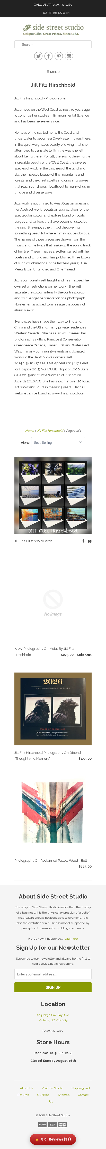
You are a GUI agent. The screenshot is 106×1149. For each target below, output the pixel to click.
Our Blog (43, 1095)
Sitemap (63, 1095)
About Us (26, 1088)
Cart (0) (50, 13)
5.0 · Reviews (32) (56, 1139)
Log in (64, 13)
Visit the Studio (52, 1088)
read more (71, 938)
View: (26, 443)
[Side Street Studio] (53, 29)
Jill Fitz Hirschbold (53, 85)
